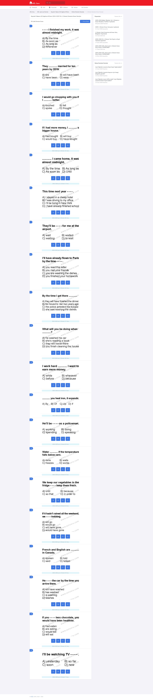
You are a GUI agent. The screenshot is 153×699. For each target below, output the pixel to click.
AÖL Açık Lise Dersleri (42, 12)
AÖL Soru (32, 12)
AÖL (32, 696)
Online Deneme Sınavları (78, 12)
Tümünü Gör (117, 16)
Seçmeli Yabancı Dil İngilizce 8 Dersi (60, 12)
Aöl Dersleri (84, 7)
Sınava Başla (85, 21)
